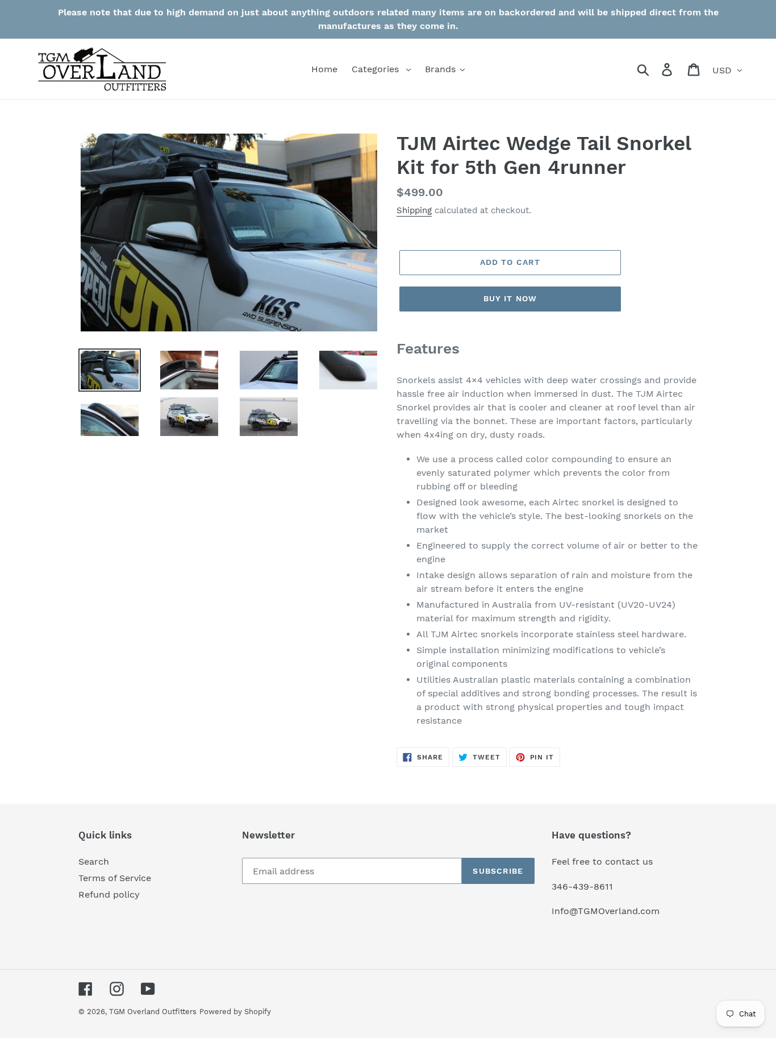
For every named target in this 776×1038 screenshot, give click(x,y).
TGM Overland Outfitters (153, 1011)
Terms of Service (114, 878)
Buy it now (510, 298)
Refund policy (109, 894)
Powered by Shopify (235, 1011)
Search (93, 861)
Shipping (414, 210)
